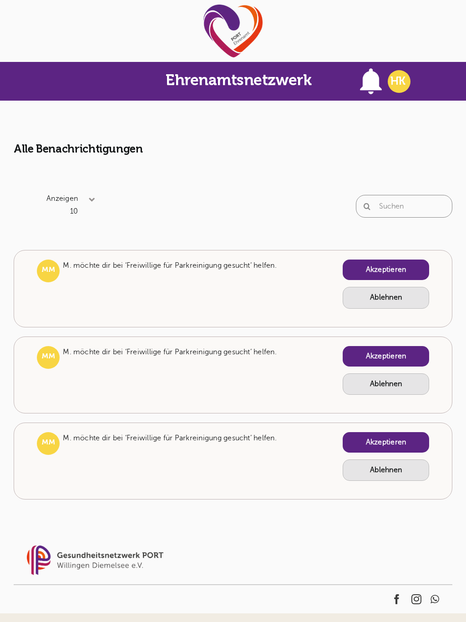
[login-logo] (233, 8)
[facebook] (397, 599)
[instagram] (416, 599)
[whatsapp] (435, 599)
